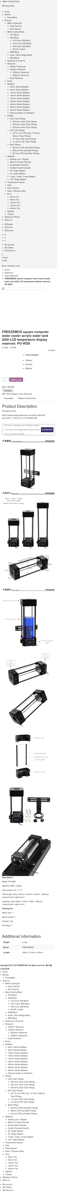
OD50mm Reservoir (19, 1032)
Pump (7, 1041)
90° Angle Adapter (15, 1131)
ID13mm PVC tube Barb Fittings (24, 1113)
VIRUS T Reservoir (16, 1027)
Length (4, 360)
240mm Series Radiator (18, 1061)
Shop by (6, 980)
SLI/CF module (17, 1009)
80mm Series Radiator (17, 1047)
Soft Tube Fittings (15, 1090)
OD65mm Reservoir (19, 1035)
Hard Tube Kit (13, 986)
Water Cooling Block (13, 992)
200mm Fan (13, 1168)
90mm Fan (12, 1159)
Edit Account (8, 1190)
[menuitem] (9, 224)
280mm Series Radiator (18, 1064)
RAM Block (12, 1012)
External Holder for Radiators (20, 1073)
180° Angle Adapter (16, 1139)
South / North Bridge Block (19, 1015)
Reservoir (9, 272)
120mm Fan (13, 1162)
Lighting (8, 1171)
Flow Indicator (11, 1148)
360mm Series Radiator (18, 1067)
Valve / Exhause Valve (14, 1151)
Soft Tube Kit (13, 989)
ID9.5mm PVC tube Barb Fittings (24, 1107)
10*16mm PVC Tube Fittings (22, 1099)
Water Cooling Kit (12, 983)
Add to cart (16, 379)
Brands (6, 974)
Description (9, 398)
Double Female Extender (18, 1128)
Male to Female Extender (18, 1122)
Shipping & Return (10, 1177)
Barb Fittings (13, 1105)
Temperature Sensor (14, 1142)
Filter (7, 1145)
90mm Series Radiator (17, 1050)
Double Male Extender (17, 1125)
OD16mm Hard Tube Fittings (23, 1087)
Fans (7, 1154)
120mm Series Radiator (18, 1053)
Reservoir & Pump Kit (14, 1021)
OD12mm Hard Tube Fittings (23, 1081)
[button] (27, 355)
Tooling (8, 1174)
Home (7, 269)
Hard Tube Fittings (15, 1079)
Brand (4, 355)
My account (7, 1184)
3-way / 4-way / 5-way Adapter (20, 1136)
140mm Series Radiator (18, 1055)
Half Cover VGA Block (20, 1006)
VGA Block (12, 998)
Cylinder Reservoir (15, 1029)
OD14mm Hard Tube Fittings (23, 1084)
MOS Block (12, 1018)
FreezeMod (10, 977)
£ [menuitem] (5, 237)
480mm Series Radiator (18, 1070)
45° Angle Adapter (15, 1133)
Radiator (8, 1044)
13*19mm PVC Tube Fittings (22, 1102)
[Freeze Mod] (8, 5)
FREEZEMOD (28, 947)
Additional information (27, 398)
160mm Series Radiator (18, 1058)
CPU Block (12, 995)
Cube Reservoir (11, 275)
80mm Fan (12, 1157)
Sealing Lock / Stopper (17, 1119)
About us (6, 1180)
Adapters (9, 1116)
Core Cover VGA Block (20, 1003)
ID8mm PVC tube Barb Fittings (23, 1110)
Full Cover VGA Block (19, 1000)
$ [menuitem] (5, 234)
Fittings (8, 1076)
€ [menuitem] (5, 240)
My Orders (7, 1187)
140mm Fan (13, 1165)
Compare (8, 390)
